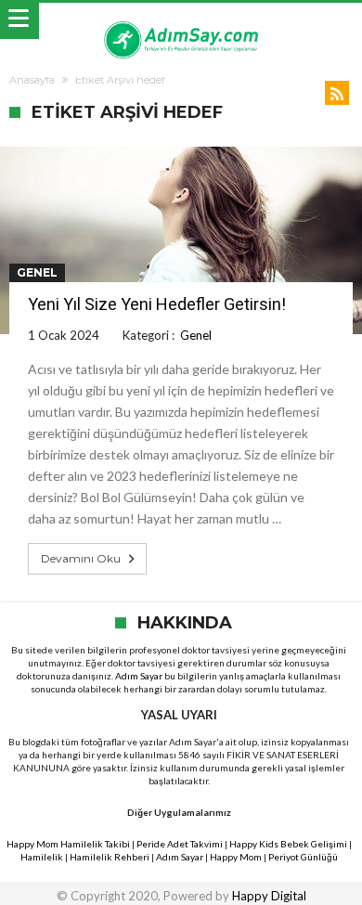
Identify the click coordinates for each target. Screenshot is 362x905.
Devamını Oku (81, 558)
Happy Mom (236, 856)
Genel (37, 272)
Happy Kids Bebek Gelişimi (288, 843)
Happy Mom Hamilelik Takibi (68, 843)
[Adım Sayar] (181, 20)
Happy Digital (269, 895)
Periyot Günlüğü (303, 856)
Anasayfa (32, 79)
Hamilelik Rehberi (109, 856)
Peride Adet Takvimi (179, 843)
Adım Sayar (138, 675)
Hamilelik (41, 856)
